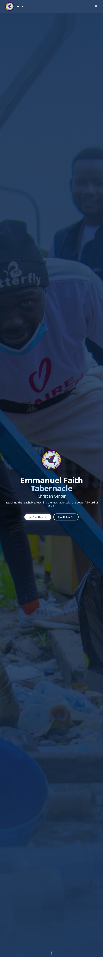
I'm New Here (36, 517)
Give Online (64, 517)
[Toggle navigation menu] (96, 6)
